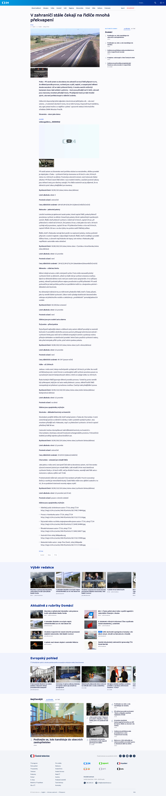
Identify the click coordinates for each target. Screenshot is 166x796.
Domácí (59, 8)
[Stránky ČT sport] (103, 763)
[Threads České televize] (134, 756)
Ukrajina (45, 8)
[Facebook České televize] (123, 756)
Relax (49, 555)
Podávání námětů (60, 780)
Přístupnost (62, 792)
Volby (52, 8)
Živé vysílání (34, 766)
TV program (34, 763)
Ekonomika (79, 8)
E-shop (32, 780)
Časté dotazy (59, 782)
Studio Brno (58, 769)
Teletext (33, 771)
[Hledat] (155, 3)
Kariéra (57, 777)
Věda (93, 8)
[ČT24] (5, 3)
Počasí (88, 8)
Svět (65, 8)
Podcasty (107, 8)
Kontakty (58, 785)
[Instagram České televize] (120, 756)
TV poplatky (34, 769)
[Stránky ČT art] (102, 769)
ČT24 (31, 25)
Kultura (100, 8)
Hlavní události (36, 8)
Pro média (58, 763)
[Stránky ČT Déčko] (87, 769)
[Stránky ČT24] (87, 763)
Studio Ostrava (59, 771)
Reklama (58, 766)
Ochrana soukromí (52, 792)
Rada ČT (57, 774)
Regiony (71, 8)
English (43, 792)
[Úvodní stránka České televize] (40, 756)
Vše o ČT (32, 785)
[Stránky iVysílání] (122, 763)
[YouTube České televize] (127, 756)
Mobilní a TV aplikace (36, 782)
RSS (134, 792)
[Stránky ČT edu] (120, 769)
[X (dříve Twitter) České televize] (130, 756)
